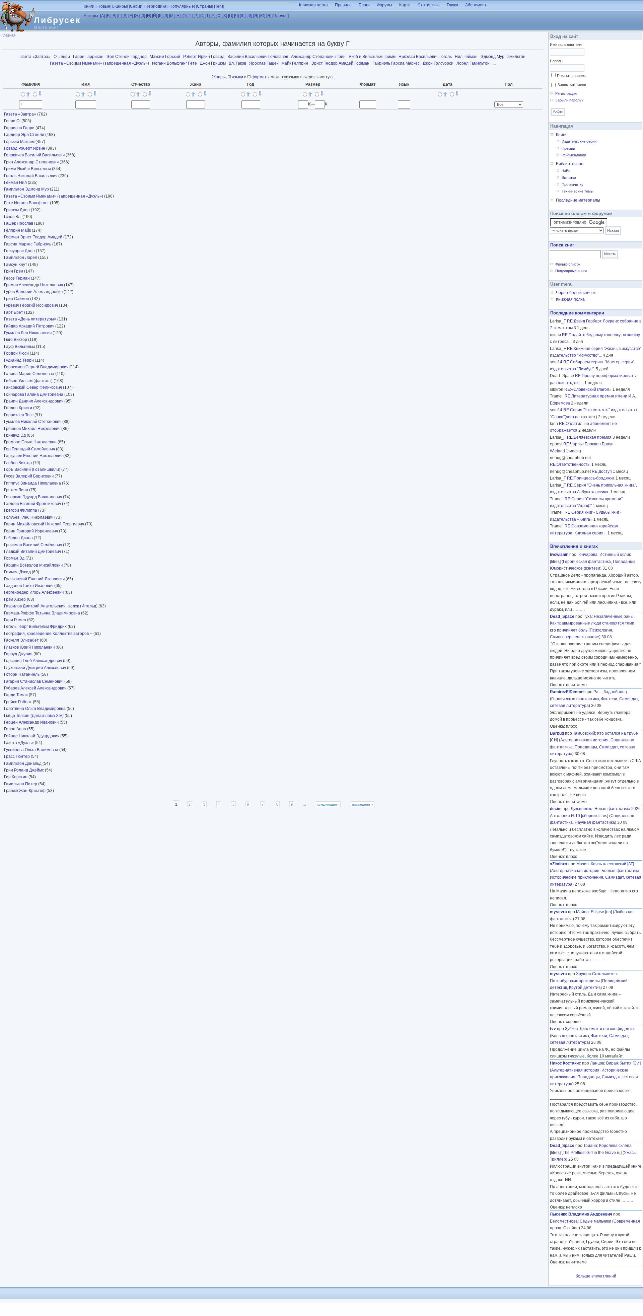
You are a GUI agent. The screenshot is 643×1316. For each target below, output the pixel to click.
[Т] (207, 15)
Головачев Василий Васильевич (35, 155)
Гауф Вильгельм (20, 346)
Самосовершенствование (574, 637)
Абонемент (476, 5)
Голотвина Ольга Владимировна (35, 708)
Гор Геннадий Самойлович (30, 449)
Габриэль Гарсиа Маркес (396, 63)
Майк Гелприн (294, 63)
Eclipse (597, 911)
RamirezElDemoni (567, 691)
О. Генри (62, 56)
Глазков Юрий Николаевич (30, 647)
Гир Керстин (16, 777)
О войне (571, 1228)
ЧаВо (566, 171)
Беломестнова (564, 1221)
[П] (190, 15)
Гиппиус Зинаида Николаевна (33, 483)
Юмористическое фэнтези (575, 568)
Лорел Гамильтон (473, 63)
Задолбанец (615, 691)
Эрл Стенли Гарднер (126, 56)
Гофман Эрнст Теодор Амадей (33, 237)
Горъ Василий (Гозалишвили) (32, 469)
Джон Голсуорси (438, 63)
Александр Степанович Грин (318, 56)
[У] (213, 15)
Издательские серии (579, 141)
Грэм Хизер (15, 599)
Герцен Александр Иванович (32, 722)
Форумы (384, 5)
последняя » (362, 804)
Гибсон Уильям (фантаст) (28, 380)
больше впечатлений (596, 1276)
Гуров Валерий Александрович (34, 291)
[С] (201, 15)
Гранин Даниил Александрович (34, 401)
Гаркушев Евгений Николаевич (33, 455)
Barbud (557, 733)
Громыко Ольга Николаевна (31, 442)
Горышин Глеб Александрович (33, 660)
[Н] (178, 15)
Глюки (452, 5)
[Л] (165, 15)
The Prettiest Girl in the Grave (589, 1152)
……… (579, 609)
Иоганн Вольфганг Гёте (174, 63)
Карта (405, 5)
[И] (148, 15)
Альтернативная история (584, 740)
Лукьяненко (581, 808)
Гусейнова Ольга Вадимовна (31, 749)
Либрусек (57, 20)
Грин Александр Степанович (32, 162)
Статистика (429, 5)
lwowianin (559, 554)
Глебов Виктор (18, 462)
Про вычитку (572, 184)
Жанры (219, 77)
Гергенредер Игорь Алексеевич (34, 592)
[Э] (255, 15)
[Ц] (230, 15)
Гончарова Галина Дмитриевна (34, 394)
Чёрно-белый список (575, 292)
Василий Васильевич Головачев (257, 56)
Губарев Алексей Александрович (35, 688)
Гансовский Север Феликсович (33, 387)
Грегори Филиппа (21, 510)
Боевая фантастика (620, 870)
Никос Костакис (565, 1063)
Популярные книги (571, 271)
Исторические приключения (576, 877)
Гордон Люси (17, 353)
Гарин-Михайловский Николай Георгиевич (44, 524)
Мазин (582, 864)
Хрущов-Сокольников (596, 973)
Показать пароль (571, 76)
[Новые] (103, 6)
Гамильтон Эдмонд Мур (27, 189)
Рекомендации (574, 155)
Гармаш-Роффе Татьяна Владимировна (42, 613)
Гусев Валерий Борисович (29, 476)
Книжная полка (313, 5)
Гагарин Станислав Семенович (34, 681)
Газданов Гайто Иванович (29, 585)
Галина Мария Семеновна (29, 373)
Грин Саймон (17, 298)
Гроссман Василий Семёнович (33, 544)
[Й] (154, 15)
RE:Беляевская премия (589, 437)
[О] (184, 15)
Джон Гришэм (213, 63)
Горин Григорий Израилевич (31, 531)
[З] (143, 15)
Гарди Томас (16, 694)
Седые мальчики (595, 1221)
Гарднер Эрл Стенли (24, 134)
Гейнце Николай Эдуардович (32, 736)
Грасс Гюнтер (17, 756)
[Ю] (262, 15)
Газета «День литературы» (30, 319)
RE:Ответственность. (570, 464)
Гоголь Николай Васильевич (31, 175)
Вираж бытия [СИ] (623, 1063)
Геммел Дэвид (18, 572)
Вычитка (569, 177)
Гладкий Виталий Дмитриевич (33, 551)
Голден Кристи (18, 408)
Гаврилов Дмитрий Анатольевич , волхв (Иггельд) (50, 606)
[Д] (125, 15)
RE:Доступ (602, 471)
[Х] (224, 15)
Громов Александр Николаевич (34, 285)
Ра (597, 691)
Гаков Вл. (13, 216)
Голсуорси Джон (20, 250)
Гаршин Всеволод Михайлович (34, 565)
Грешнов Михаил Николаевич (32, 428)
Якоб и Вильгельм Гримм (372, 56)
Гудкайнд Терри (19, 360)
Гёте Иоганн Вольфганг (27, 203)
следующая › (328, 804)
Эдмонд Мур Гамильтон (503, 56)
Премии (568, 148)
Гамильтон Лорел (21, 257)
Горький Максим (19, 141)
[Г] (119, 15)
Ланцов (597, 1063)
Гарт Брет (14, 312)
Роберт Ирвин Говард (203, 56)
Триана (590, 1145)
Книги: (89, 6)
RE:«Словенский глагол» (588, 389)
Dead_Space (562, 616)
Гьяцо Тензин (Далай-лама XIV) (34, 715)
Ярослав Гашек (263, 63)
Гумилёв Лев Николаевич (28, 333)
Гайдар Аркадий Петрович (29, 326)
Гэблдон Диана (19, 537)
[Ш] (242, 15)
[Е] (130, 15)
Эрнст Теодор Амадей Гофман (340, 63)
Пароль (556, 61)
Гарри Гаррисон (88, 56)
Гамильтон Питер (21, 784)
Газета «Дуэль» (19, 742)
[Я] (268, 15)
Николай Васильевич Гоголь (425, 56)
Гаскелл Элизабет (22, 640)
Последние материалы (578, 200)
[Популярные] (181, 6)
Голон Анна (15, 729)
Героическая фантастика (587, 561)
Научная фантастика (595, 822)
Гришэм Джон (17, 210)
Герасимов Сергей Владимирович (36, 367)
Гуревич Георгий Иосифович (31, 305)
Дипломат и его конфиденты (607, 1028)
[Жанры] (120, 6)
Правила (343, 5)
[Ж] (137, 15)
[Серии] (136, 6)
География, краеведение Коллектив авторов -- (48, 633)
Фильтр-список (567, 264)
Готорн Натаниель (22, 674)
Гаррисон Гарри (19, 128)
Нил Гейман (466, 56)
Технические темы (577, 191)
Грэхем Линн (16, 490)
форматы (260, 77)
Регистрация (566, 93)
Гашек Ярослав (19, 223)
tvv (553, 1028)
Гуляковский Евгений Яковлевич (35, 579)
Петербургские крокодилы (575, 980)
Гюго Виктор (16, 339)
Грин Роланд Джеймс (24, 770)
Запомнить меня (572, 85)
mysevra (558, 911)
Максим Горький (165, 56)
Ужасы (630, 1152)
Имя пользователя (566, 45)
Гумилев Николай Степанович (33, 421)
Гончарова (587, 554)
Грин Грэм (14, 271)
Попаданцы (624, 561)
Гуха (587, 616)
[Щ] (249, 15)
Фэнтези (609, 699)
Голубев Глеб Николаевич (29, 517)
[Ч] (236, 15)
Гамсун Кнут (16, 264)
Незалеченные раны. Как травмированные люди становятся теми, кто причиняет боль (592, 623)
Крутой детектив (584, 987)
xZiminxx (558, 864)
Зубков (571, 1028)
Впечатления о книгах (574, 546)
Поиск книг (562, 244)
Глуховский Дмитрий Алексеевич (35, 667)
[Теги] (219, 6)
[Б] (108, 15)
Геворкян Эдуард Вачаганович (33, 497)
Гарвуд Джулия (18, 654)
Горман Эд (14, 558)
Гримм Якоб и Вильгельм (28, 168)
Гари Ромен (15, 619)
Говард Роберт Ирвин (25, 148)
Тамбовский (584, 733)
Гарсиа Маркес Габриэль (28, 244)
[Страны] (204, 6)
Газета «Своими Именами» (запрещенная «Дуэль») (99, 63)
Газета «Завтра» (34, 56)
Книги (561, 134)
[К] (160, 15)
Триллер (558, 1159)
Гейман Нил (16, 182)
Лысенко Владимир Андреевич (581, 1214)
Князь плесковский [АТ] (612, 864)
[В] (114, 15)
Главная (8, 35)
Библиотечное (569, 163)
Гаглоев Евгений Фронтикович (33, 503)
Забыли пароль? (569, 100)
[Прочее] (280, 15)
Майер (582, 911)
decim (556, 808)
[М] (171, 15)
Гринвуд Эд (15, 435)
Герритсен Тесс (19, 415)
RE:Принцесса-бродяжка (591, 478)
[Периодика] (155, 6)
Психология (601, 630)
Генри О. (12, 121)
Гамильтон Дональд (23, 763)
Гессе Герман (17, 278)
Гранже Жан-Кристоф (25, 790)
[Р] (196, 15)
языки (237, 77)
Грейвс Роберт (18, 702)
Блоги (364, 5)
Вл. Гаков (237, 63)
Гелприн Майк (18, 230)
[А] (102, 15)
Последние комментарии (577, 312)
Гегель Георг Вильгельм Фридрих (36, 626)
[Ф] (218, 15)
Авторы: (91, 15)
